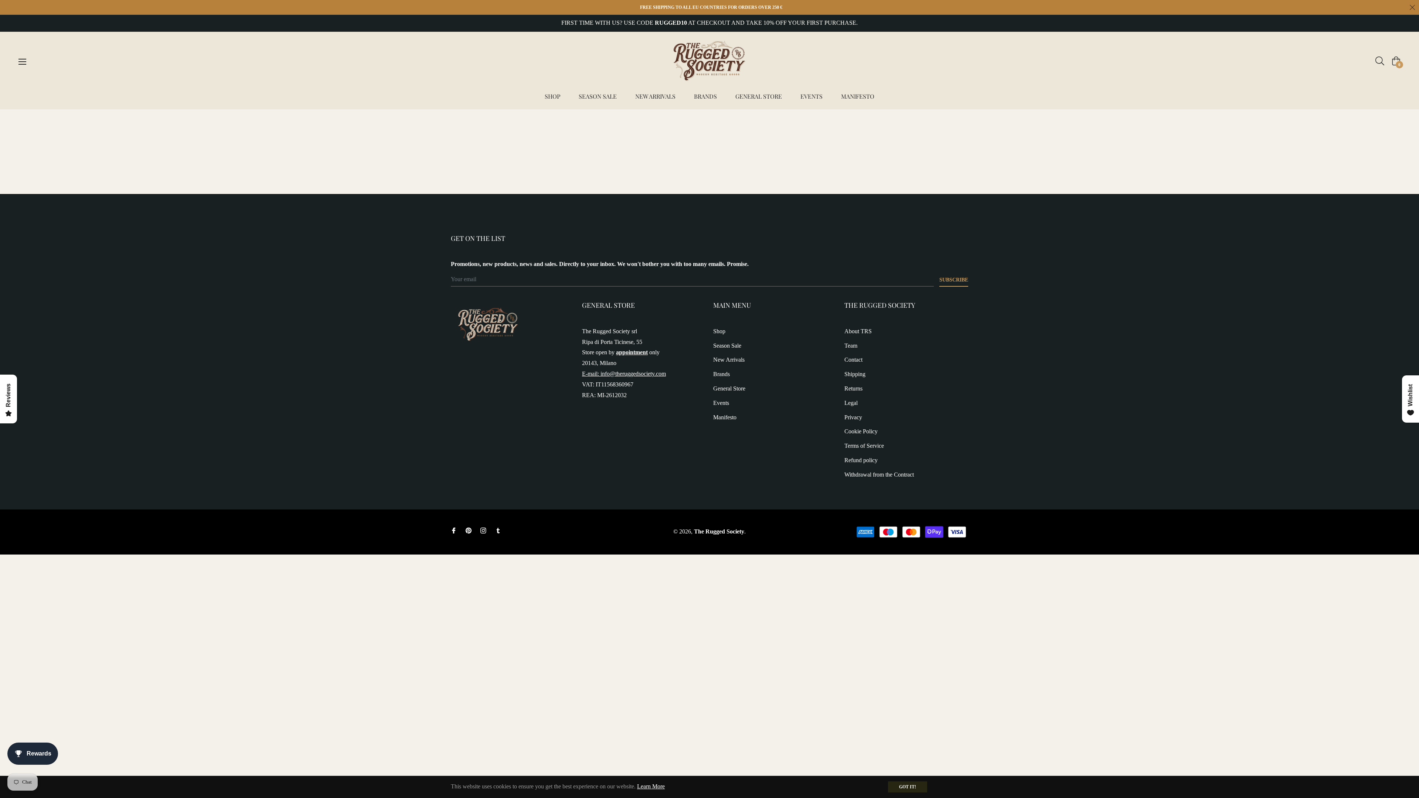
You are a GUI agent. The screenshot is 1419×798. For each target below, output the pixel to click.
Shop (719, 331)
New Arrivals (729, 360)
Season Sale (727, 345)
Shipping (854, 374)
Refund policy (861, 460)
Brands (721, 374)
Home (458, 122)
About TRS (858, 331)
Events (721, 403)
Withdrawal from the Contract (879, 474)
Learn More (651, 786)
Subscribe (953, 280)
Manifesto (724, 417)
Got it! (907, 787)
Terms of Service (864, 446)
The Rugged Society (719, 531)
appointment (632, 352)
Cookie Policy (861, 431)
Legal (851, 403)
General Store (729, 388)
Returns (853, 388)
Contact (853, 360)
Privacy (853, 417)
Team (850, 345)
